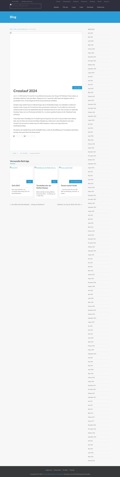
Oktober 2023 (91, 160)
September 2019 (92, 318)
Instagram (106, 1)
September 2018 (92, 354)
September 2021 (92, 251)
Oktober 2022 (91, 203)
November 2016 (92, 429)
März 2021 (90, 270)
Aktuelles (56, 7)
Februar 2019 (91, 346)
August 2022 (91, 211)
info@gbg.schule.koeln (27, 1)
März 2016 (90, 456)
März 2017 (90, 413)
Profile (23, 29)
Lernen (74, 7)
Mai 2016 (90, 449)
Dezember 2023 (92, 152)
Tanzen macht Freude (69, 185)
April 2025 (90, 88)
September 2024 (92, 116)
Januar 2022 (91, 235)
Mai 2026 (90, 37)
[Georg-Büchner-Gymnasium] (25, 6)
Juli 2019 (90, 326)
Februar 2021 (91, 274)
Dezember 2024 (92, 104)
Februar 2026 (91, 49)
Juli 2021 (90, 259)
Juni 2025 (90, 80)
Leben (81, 7)
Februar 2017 (91, 417)
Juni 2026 (90, 33)
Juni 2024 (90, 128)
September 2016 (92, 437)
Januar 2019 (91, 350)
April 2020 (90, 298)
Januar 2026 (91, 53)
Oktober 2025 (91, 65)
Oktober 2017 (91, 393)
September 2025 (92, 69)
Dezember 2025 (92, 57)
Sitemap (72, 470)
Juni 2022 (90, 215)
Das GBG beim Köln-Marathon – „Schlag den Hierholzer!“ (28, 204)
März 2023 (90, 183)
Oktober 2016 (91, 433)
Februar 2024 (91, 144)
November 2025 (92, 61)
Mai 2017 (90, 409)
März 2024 (90, 140)
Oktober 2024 (91, 112)
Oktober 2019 (91, 314)
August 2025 (91, 72)
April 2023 (90, 179)
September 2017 (92, 397)
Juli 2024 (90, 124)
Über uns (65, 7)
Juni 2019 (90, 330)
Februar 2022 (91, 231)
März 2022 (90, 227)
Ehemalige (92, 1)
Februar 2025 (91, 96)
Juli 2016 (90, 441)
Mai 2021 (90, 266)
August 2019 (91, 322)
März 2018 (90, 373)
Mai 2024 (90, 132)
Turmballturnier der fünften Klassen (43, 186)
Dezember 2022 (92, 195)
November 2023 (92, 156)
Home (11, 29)
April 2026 (90, 41)
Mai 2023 (90, 175)
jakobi (14, 153)
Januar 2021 (91, 278)
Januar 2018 (91, 381)
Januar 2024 (91, 148)
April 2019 (90, 338)
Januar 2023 (91, 191)
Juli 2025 (90, 76)
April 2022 (90, 223)
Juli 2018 (90, 357)
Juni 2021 (90, 262)
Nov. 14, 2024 (23, 153)
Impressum (49, 470)
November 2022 (92, 199)
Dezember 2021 (92, 239)
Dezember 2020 (92, 282)
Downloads (90, 7)
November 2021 (92, 243)
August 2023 (91, 167)
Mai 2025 (90, 84)
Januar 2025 (91, 100)
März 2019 (90, 342)
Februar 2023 (91, 187)
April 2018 (90, 369)
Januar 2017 (91, 421)
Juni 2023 (90, 171)
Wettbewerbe (77, 181)
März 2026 (90, 45)
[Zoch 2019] (21, 175)
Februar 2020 (91, 306)
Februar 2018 (91, 377)
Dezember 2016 (92, 425)
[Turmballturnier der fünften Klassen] (46, 175)
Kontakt (99, 1)
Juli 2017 (90, 401)
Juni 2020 (90, 290)
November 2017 (92, 389)
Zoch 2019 (16, 185)
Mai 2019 (90, 334)
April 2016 (90, 453)
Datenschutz (57, 470)
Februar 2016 (91, 460)
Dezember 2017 (92, 385)
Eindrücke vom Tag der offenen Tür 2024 (68, 204)
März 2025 (90, 92)
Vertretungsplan (66, 1)
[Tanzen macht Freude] (70, 175)
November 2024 (92, 108)
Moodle (58, 1)
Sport (26, 29)
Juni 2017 (90, 405)
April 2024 (90, 136)
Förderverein (84, 1)
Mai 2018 (90, 365)
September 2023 (92, 164)
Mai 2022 (90, 219)
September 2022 (92, 207)
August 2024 (91, 120)
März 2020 (90, 302)
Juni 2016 (90, 445)
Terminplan (76, 1)
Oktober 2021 (91, 247)
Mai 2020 (90, 294)
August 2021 (91, 255)
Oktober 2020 (91, 286)
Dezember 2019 (92, 310)
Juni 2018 (90, 361)
